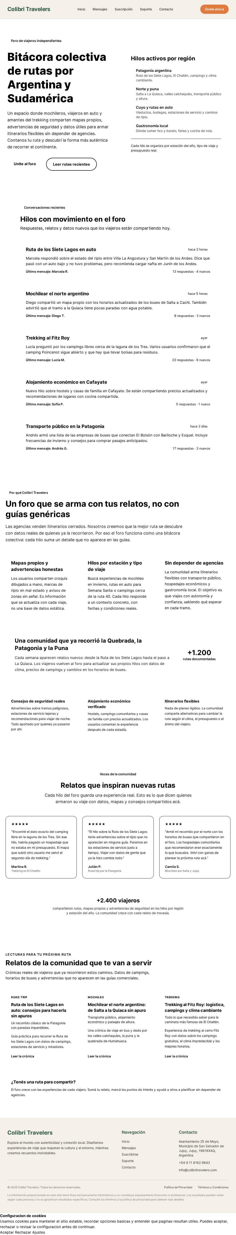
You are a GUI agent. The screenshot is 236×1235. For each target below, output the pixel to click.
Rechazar (23, 1232)
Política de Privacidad (178, 1187)
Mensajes (100, 9)
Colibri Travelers (28, 9)
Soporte (146, 9)
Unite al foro (25, 163)
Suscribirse (130, 1154)
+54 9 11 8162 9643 (194, 1163)
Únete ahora (214, 9)
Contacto (166, 9)
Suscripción (124, 9)
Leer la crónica (22, 1056)
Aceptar (7, 1232)
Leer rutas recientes (71, 164)
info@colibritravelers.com (198, 1170)
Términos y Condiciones (213, 1187)
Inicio (81, 9)
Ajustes (38, 1232)
